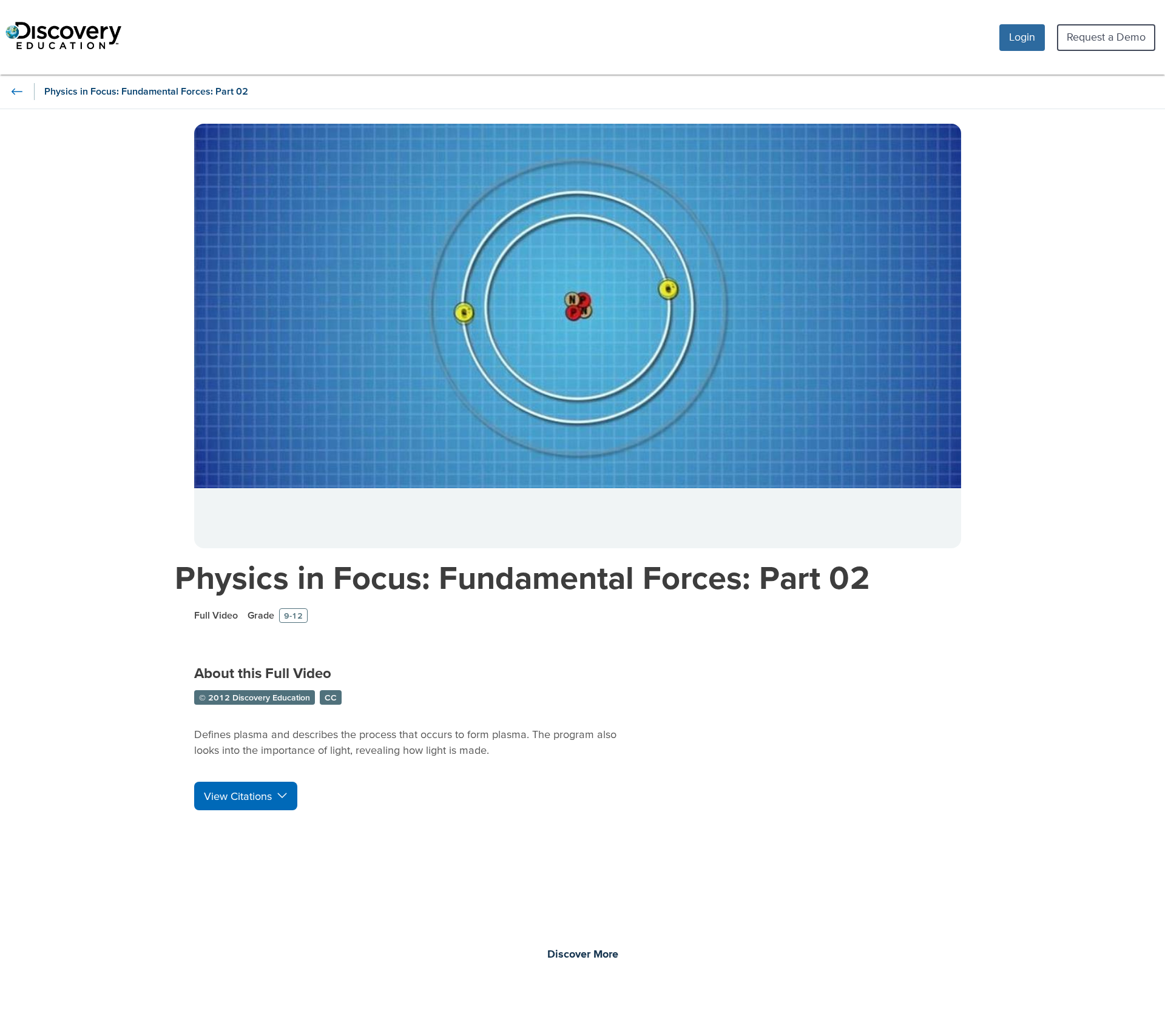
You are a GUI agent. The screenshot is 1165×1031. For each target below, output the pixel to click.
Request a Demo (1106, 36)
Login (1022, 36)
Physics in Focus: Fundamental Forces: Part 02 (522, 577)
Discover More (582, 954)
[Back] (17, 91)
